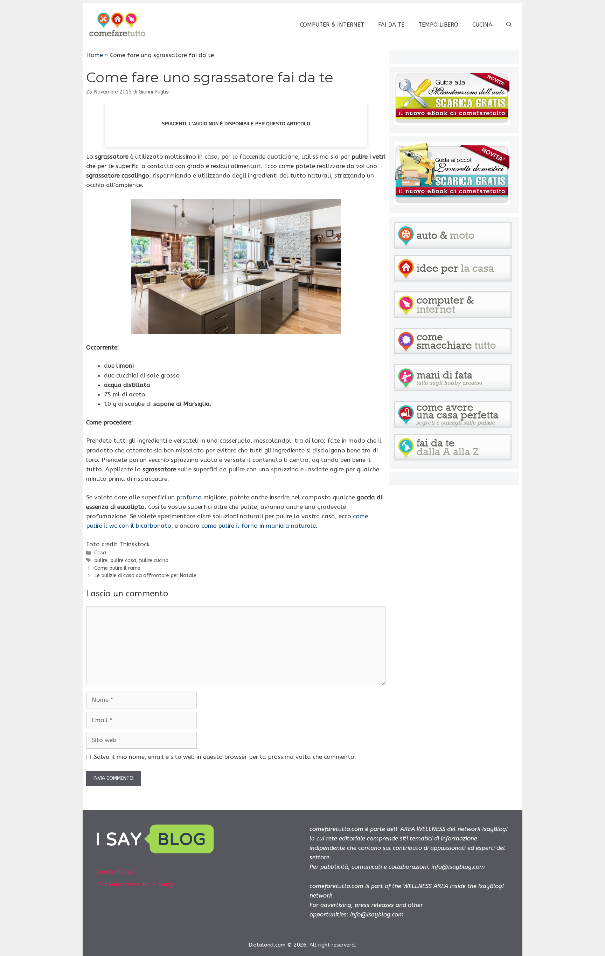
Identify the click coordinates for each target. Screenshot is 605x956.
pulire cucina (153, 560)
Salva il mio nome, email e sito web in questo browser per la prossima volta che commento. (225, 756)
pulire (100, 560)
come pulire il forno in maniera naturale (258, 525)
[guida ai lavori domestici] (452, 202)
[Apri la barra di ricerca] (509, 25)
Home (94, 54)
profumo (189, 497)
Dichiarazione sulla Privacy (135, 884)
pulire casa (123, 560)
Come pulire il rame (117, 568)
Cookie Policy (115, 871)
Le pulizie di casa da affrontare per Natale (145, 576)
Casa (100, 553)
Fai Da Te (391, 24)
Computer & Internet (332, 24)
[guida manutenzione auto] (452, 122)
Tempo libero (438, 24)
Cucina (482, 24)
